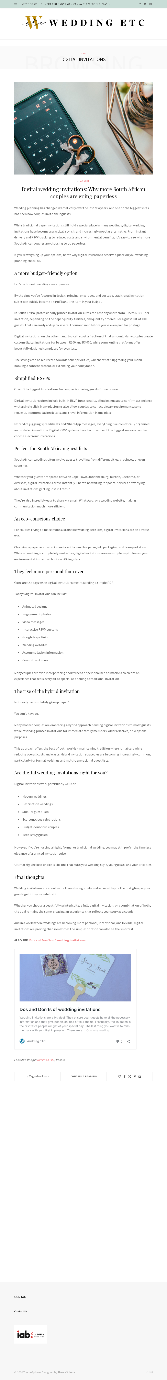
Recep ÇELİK (45, 1060)
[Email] (139, 1076)
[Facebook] (124, 1076)
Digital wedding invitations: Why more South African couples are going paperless (83, 193)
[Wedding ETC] (83, 22)
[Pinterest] (135, 1076)
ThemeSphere (66, 1372)
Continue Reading (83, 1076)
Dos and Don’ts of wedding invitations (57, 940)
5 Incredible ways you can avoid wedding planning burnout (76, 4)
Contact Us (20, 1311)
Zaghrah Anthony (39, 1076)
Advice (85, 180)
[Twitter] (129, 1076)
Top (151, 1371)
